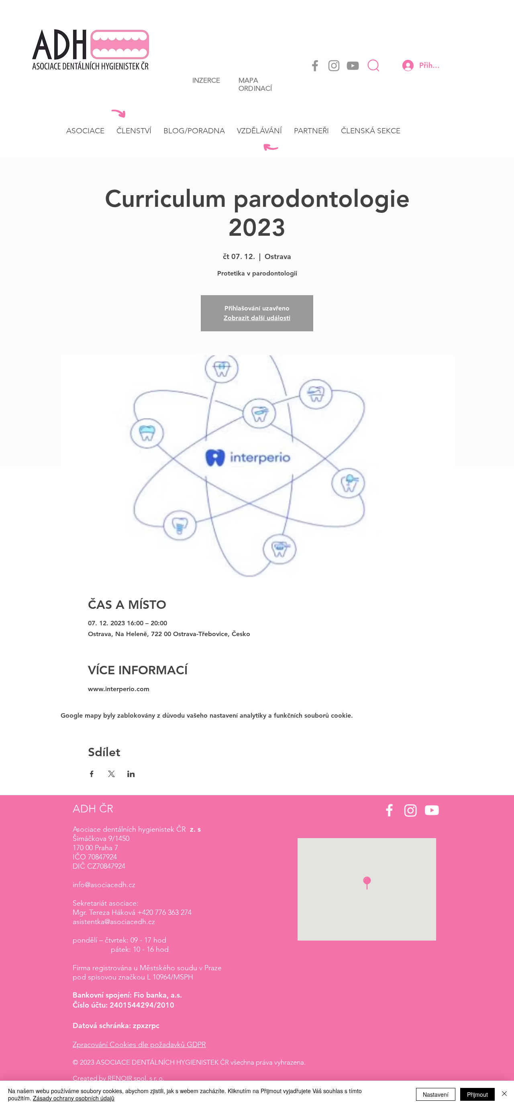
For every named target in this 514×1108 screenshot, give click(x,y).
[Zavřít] (504, 1094)
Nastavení (436, 1094)
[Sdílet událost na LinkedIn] (131, 774)
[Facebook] (315, 65)
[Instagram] (333, 65)
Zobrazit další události (257, 318)
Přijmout (477, 1094)
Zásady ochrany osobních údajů (73, 1098)
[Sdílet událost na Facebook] (92, 774)
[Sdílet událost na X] (111, 774)
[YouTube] (352, 65)
